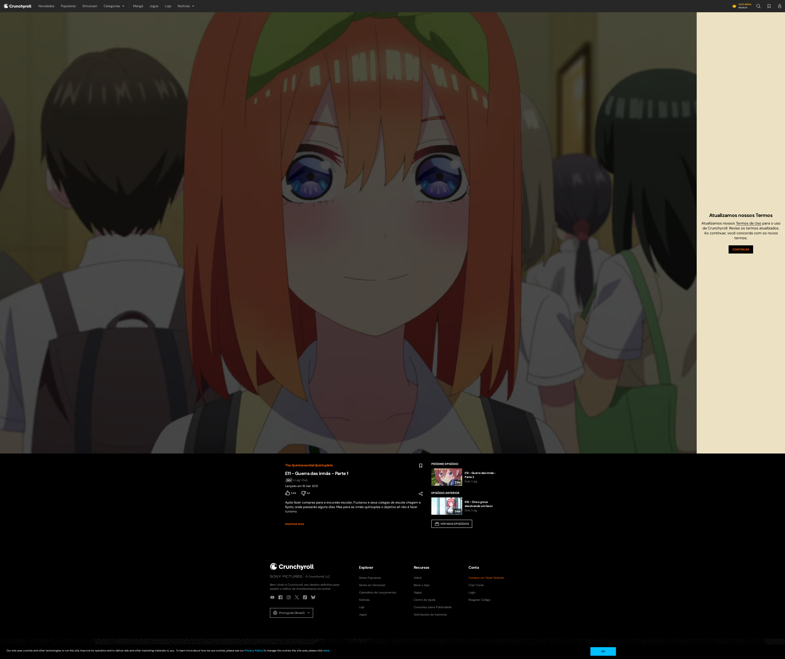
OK (603, 651)
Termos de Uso (748, 223)
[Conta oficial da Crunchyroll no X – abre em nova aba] (296, 597)
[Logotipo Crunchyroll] (17, 6)
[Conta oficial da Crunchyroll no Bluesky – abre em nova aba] (313, 597)
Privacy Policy (253, 650)
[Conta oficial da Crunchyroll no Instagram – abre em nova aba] (288, 597)
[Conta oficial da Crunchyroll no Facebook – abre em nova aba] (280, 597)
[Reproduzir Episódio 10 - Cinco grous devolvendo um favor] (465, 506)
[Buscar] (758, 6)
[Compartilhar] (421, 494)
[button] (114, 6)
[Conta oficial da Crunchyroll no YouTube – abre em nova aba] (272, 597)
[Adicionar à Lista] (421, 466)
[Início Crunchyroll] (292, 566)
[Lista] (769, 6)
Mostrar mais (294, 524)
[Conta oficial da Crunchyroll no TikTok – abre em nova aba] (305, 597)
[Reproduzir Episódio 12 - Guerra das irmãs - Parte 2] (465, 477)
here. (326, 650)
